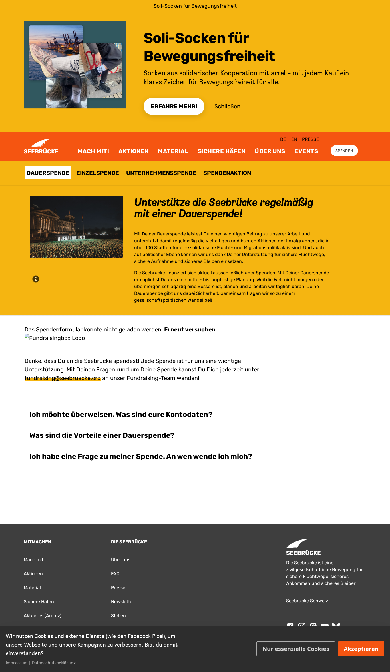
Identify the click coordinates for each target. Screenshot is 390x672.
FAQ (115, 573)
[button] (151, 414)
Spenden (344, 151)
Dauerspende (48, 172)
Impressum (17, 662)
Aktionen (133, 151)
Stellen (118, 615)
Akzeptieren (361, 649)
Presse (310, 139)
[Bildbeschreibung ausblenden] (36, 279)
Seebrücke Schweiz (307, 600)
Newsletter (122, 601)
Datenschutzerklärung (54, 662)
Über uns (270, 151)
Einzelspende (97, 172)
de (283, 139)
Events (306, 151)
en (294, 139)
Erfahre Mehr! (174, 106)
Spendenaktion (227, 172)
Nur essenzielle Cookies (295, 649)
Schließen (227, 106)
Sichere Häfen (222, 151)
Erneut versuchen (190, 329)
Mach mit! (93, 151)
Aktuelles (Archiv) (42, 615)
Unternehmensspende (161, 172)
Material (173, 151)
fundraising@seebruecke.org (63, 378)
